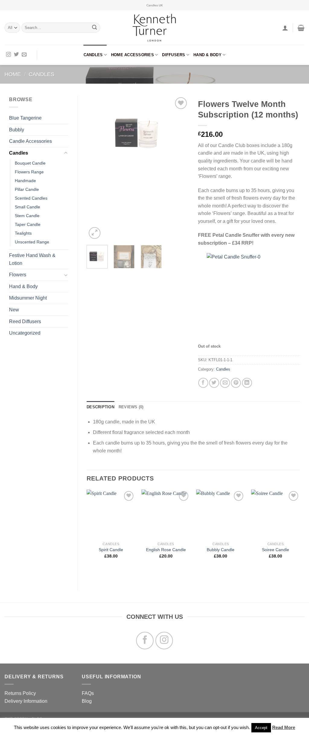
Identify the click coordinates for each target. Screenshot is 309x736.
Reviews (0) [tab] (131, 407)
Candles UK (154, 5)
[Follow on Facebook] (145, 640)
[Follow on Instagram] (8, 54)
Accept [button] (261, 727)
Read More (283, 727)
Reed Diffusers (25, 321)
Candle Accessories (30, 141)
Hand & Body (207, 55)
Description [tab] (100, 407)
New (14, 309)
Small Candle (27, 206)
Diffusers (173, 55)
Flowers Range (29, 171)
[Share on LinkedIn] (247, 383)
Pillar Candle (27, 189)
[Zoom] (94, 233)
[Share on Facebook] (203, 383)
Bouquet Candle (30, 163)
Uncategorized (24, 333)
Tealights (23, 233)
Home (13, 74)
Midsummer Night (28, 298)
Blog (87, 701)
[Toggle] (65, 153)
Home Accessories (132, 55)
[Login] (285, 27)
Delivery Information (26, 701)
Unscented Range (32, 241)
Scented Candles (31, 198)
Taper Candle (27, 224)
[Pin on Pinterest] (236, 383)
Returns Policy (20, 693)
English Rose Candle (166, 549)
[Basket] (301, 27)
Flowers (17, 274)
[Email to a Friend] (225, 383)
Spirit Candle (111, 549)
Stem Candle (27, 215)
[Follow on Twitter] (16, 54)
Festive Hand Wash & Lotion (32, 259)
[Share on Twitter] (214, 383)
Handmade (25, 180)
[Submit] (94, 28)
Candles (93, 55)
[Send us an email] (24, 54)
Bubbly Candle (220, 549)
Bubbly (16, 129)
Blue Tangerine (25, 118)
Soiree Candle (275, 549)
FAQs (88, 693)
